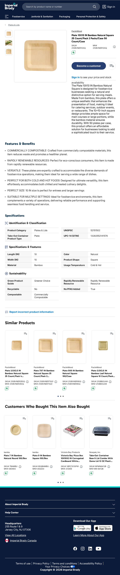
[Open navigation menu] (6, 16)
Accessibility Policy (91, 563)
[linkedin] (90, 548)
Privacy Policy (41, 563)
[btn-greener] (73, 52)
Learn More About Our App (88, 535)
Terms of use (23, 563)
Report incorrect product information (31, 311)
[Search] (94, 6)
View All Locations (15, 535)
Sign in (76, 77)
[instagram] (83, 548)
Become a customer (89, 65)
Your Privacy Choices (57, 566)
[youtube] (98, 548)
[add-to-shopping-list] (112, 66)
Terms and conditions (64, 563)
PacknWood (77, 31)
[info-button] (114, 47)
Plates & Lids (14, 25)
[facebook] (75, 548)
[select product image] (8, 33)
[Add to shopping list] (25, 334)
